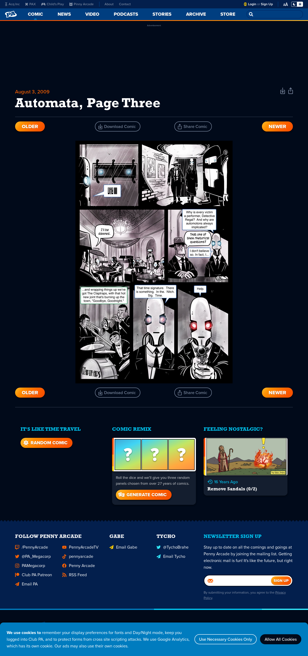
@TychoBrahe (176, 547)
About (109, 4)
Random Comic (49, 442)
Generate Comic (147, 494)
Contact (125, 4)
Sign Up (267, 4)
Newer (277, 126)
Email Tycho (174, 556)
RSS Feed (78, 575)
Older (30, 126)
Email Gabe (126, 547)
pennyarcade (81, 556)
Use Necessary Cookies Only (225, 639)
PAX (32, 4)
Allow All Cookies (281, 639)
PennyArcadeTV (83, 547)
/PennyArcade (35, 547)
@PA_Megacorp (36, 556)
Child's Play (55, 4)
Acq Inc (14, 4)
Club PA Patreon (37, 575)
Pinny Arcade (84, 4)
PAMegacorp (33, 565)
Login (252, 4)
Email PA (30, 584)
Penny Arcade (82, 565)
